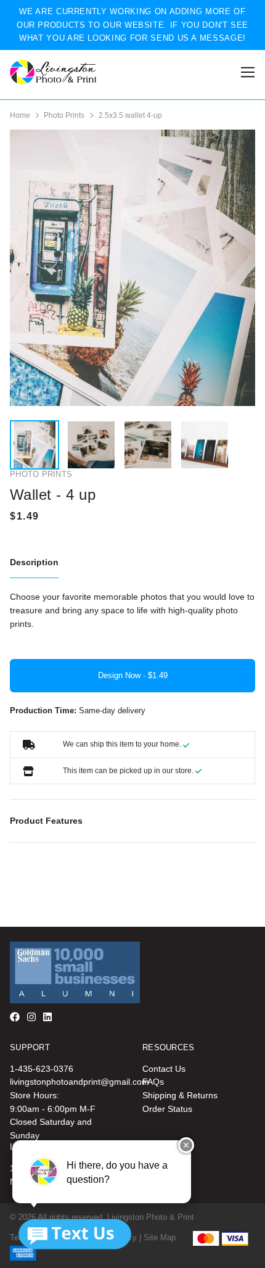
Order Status (167, 1109)
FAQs (153, 1082)
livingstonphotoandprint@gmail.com (79, 1082)
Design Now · (123, 675)
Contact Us (164, 1069)
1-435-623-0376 (41, 1069)
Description (34, 562)
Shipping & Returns (180, 1095)
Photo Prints (64, 115)
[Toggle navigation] (245, 72)
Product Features (46, 821)
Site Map (160, 1237)
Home (20, 115)
